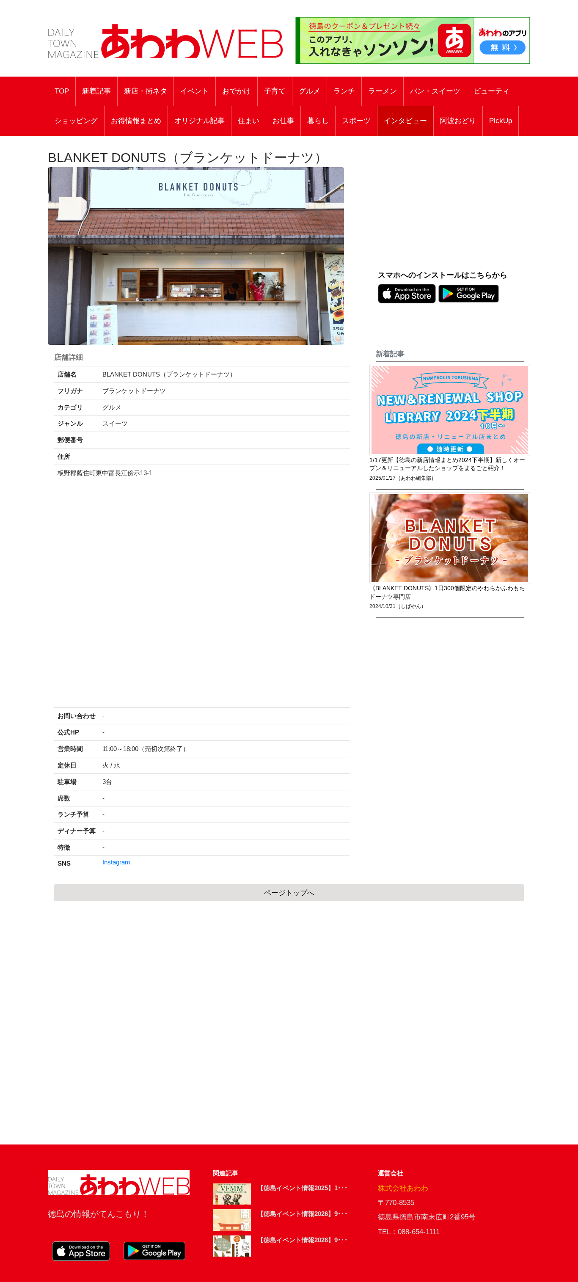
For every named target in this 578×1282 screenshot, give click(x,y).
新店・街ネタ (145, 91)
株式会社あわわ (403, 1188)
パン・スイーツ (435, 91)
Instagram (116, 862)
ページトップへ (289, 893)
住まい (248, 121)
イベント (194, 91)
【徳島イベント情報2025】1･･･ (302, 1187)
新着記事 (96, 91)
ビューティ (491, 91)
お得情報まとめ (136, 121)
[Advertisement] (454, 208)
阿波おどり (458, 121)
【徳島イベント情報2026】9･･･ (302, 1213)
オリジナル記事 (199, 121)
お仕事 (283, 121)
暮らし (318, 121)
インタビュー (405, 121)
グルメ (309, 91)
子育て (275, 91)
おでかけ (236, 91)
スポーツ (356, 121)
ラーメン (382, 91)
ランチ (344, 91)
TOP (62, 91)
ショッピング (76, 121)
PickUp (500, 121)
